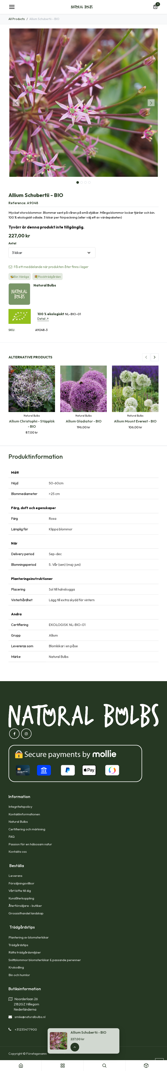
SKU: (11, 330)
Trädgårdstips (18, 945)
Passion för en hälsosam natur (30, 844)
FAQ (11, 836)
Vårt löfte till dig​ (19, 891)
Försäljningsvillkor (21, 883)
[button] (15, 102)
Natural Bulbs (18, 821)
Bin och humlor (19, 975)
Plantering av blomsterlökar (28, 937)
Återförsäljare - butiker (25, 906)
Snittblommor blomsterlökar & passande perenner (44, 960)
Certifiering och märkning (26, 829)
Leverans (15, 876)
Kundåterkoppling (21, 898)
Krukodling (16, 967)
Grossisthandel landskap (25, 913)
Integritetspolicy (20, 806)
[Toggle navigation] (11, 7)
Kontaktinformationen (24, 814)
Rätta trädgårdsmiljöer (25, 952)
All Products (16, 19)
